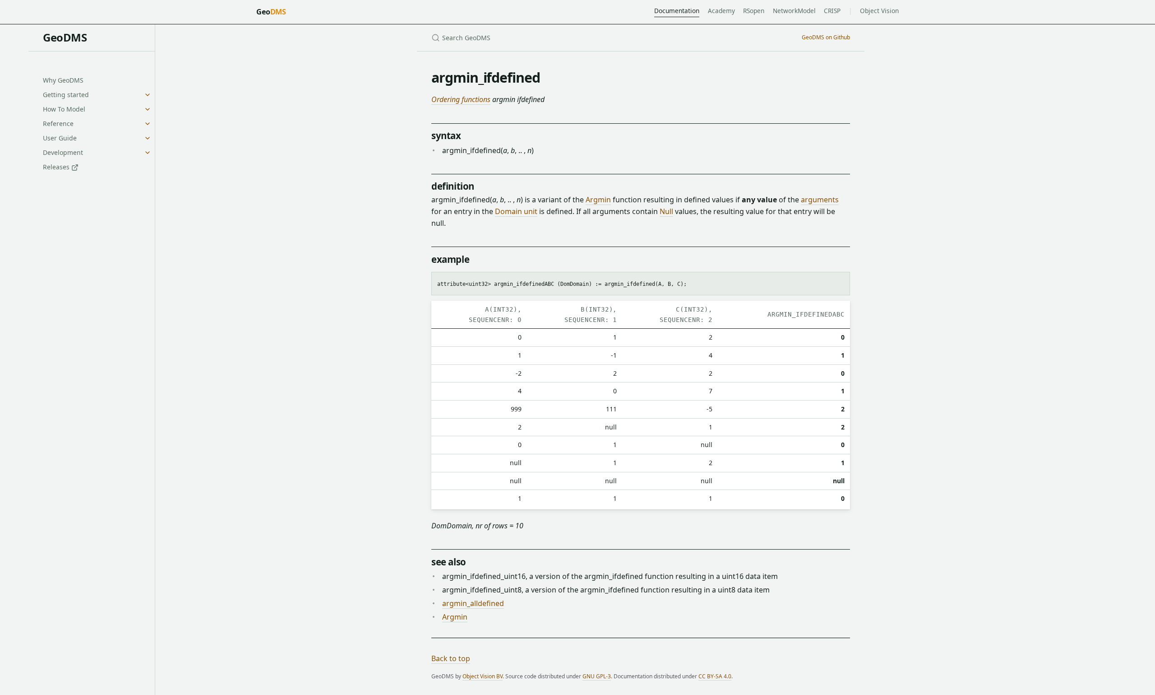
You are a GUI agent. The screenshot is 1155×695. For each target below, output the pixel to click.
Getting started (66, 94)
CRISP (832, 10)
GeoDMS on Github (826, 37)
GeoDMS (65, 37)
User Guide (60, 138)
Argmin (598, 200)
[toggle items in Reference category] (147, 124)
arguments (820, 200)
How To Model (64, 109)
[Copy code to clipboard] (839, 282)
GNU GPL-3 (596, 676)
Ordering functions (460, 99)
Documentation (676, 10)
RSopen (753, 10)
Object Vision (879, 10)
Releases (57, 167)
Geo (271, 12)
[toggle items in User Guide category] (147, 138)
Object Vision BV (482, 676)
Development (63, 152)
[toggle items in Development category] (147, 152)
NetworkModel (794, 10)
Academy (721, 10)
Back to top (450, 658)
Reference (58, 123)
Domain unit (516, 211)
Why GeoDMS (63, 80)
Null (666, 211)
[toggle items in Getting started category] (147, 95)
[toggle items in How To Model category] (147, 109)
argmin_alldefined (473, 603)
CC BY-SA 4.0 (714, 676)
